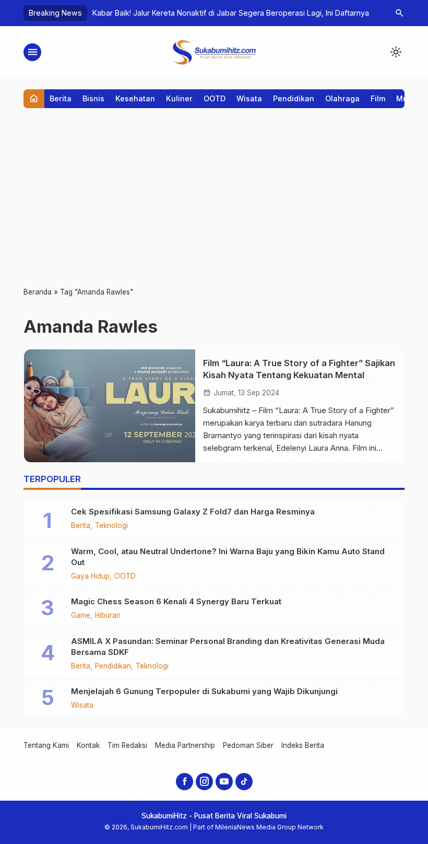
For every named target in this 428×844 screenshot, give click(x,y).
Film (378, 98)
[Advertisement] (214, 197)
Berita (61, 98)
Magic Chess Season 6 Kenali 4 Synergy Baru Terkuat (176, 601)
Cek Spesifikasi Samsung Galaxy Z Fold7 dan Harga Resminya (193, 512)
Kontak (88, 745)
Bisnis (93, 98)
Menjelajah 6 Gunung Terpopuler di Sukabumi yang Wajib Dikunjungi (204, 691)
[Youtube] (224, 781)
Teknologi (111, 526)
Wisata (249, 98)
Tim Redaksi (127, 745)
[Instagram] (204, 781)
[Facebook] (184, 781)
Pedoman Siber (248, 745)
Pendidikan (293, 98)
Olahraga (342, 98)
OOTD (214, 98)
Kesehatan (135, 98)
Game (80, 615)
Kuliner (179, 98)
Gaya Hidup (90, 576)
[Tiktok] (244, 781)
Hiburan (108, 615)
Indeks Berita (302, 745)
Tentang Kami (46, 745)
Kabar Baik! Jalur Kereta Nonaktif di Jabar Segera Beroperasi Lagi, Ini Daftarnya (230, 12)
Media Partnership (185, 745)
